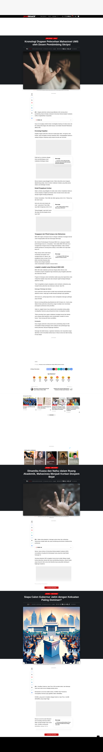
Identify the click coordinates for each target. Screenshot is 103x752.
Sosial (55, 38)
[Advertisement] (51, 7)
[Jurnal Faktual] (29, 16)
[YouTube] (68, 16)
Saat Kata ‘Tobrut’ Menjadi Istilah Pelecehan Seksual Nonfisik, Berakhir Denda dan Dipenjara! (63, 162)
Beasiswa (41, 364)
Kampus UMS (54, 364)
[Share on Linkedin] (32, 108)
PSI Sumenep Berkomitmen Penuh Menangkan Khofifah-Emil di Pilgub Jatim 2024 (63, 723)
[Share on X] (32, 100)
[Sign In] (62, 16)
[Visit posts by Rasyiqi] (26, 49)
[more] (58, 16)
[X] (66, 16)
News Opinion (49, 38)
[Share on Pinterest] (64, 49)
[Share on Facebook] (62, 49)
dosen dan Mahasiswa (47, 364)
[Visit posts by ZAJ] (28, 604)
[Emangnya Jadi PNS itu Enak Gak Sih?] (29, 401)
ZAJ (30, 604)
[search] (73, 16)
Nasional (48, 467)
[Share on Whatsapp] (65, 49)
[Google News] (70, 16)
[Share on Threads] (69, 49)
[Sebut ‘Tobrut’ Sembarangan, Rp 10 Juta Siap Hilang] (44, 401)
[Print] (32, 118)
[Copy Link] (70, 49)
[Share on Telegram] (67, 49)
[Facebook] (65, 16)
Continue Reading (51, 587)
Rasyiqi (30, 481)
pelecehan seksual (60, 364)
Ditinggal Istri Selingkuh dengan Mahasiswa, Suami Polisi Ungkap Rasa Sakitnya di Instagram (58, 408)
